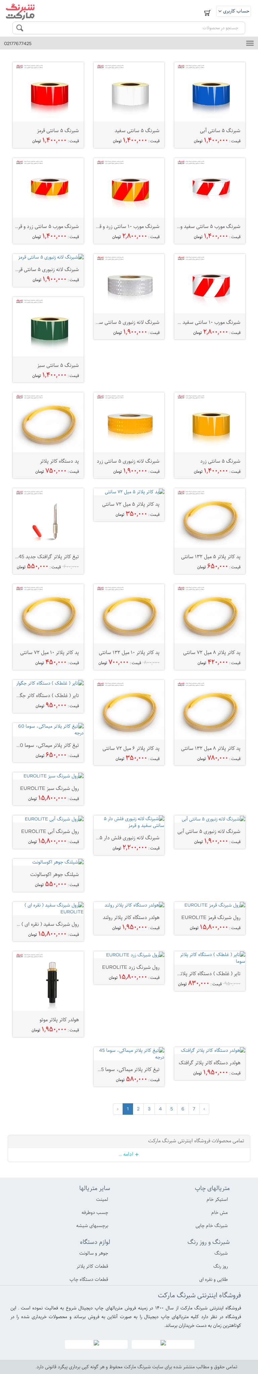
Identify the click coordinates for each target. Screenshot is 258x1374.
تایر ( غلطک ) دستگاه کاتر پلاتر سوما (204, 973)
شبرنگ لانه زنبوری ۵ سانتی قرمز (46, 269)
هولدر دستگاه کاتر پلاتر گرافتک (210, 1062)
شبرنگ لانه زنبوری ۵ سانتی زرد (128, 461)
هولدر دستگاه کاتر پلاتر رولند (131, 917)
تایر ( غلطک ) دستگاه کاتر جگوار (46, 695)
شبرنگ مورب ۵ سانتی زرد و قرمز (46, 226)
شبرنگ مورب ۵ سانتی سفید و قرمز (206, 226)
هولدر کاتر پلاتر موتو (59, 1019)
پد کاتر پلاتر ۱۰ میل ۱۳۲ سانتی (129, 652)
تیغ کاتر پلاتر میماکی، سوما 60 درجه (42, 745)
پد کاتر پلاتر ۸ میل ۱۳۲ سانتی (211, 748)
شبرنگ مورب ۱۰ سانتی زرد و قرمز (126, 226)
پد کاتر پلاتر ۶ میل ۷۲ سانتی (131, 748)
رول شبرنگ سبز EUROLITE (49, 788)
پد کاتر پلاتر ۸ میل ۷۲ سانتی (212, 652)
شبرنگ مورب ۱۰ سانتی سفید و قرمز (205, 322)
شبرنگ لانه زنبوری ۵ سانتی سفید (126, 322)
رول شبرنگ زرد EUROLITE (131, 967)
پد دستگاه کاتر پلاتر (59, 461)
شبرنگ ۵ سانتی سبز (58, 365)
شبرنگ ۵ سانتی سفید (137, 130)
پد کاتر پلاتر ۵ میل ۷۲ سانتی (131, 504)
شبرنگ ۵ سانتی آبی (220, 130)
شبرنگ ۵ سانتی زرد (220, 461)
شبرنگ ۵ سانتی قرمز (58, 130)
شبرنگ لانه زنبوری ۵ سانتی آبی (209, 831)
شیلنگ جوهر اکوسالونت (54, 874)
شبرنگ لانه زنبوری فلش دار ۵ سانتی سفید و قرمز (110, 837)
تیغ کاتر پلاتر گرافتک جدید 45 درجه (43, 556)
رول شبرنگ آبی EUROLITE (50, 831)
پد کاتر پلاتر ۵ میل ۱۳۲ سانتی (211, 556)
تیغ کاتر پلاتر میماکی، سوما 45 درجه (123, 1069)
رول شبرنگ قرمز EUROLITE (211, 917)
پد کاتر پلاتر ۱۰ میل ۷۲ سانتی (49, 652)
